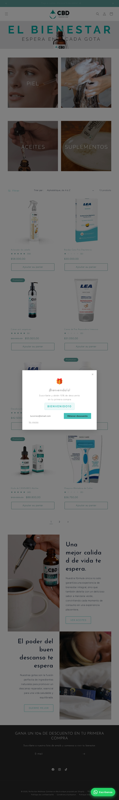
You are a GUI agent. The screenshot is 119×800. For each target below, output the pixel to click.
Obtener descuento (77, 416)
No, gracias (33, 422)
